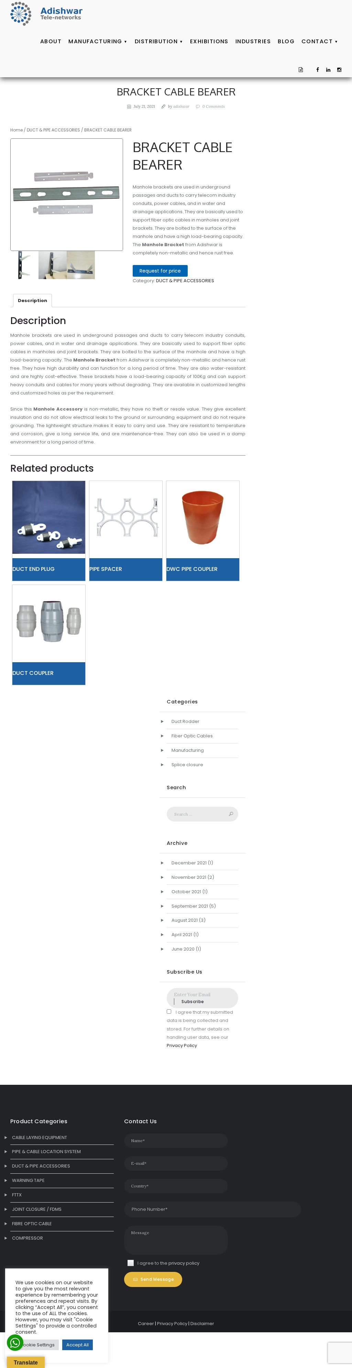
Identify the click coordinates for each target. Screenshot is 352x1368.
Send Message (157, 1279)
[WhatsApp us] (15, 1342)
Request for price (160, 270)
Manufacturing (188, 750)
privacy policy (183, 1263)
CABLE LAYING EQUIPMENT (39, 1137)
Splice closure (187, 764)
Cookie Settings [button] (37, 1345)
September (190, 906)
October (186, 891)
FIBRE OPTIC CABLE (32, 1223)
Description (32, 300)
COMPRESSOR (27, 1238)
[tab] (32, 300)
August (185, 920)
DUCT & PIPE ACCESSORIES (53, 130)
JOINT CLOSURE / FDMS (37, 1209)
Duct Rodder (185, 721)
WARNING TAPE (28, 1180)
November (189, 877)
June (183, 949)
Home (16, 130)
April (182, 934)
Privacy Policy (182, 1045)
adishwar (181, 106)
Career (146, 1323)
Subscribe (193, 1001)
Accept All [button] (77, 1345)
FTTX (17, 1195)
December (189, 863)
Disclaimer (202, 1323)
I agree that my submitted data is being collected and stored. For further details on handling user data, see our (200, 1028)
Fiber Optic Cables (192, 736)
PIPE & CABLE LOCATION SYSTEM (46, 1151)
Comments (213, 106)
